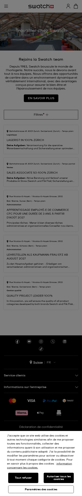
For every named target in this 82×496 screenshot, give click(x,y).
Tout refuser (23, 478)
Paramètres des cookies (41, 489)
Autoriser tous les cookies (59, 478)
